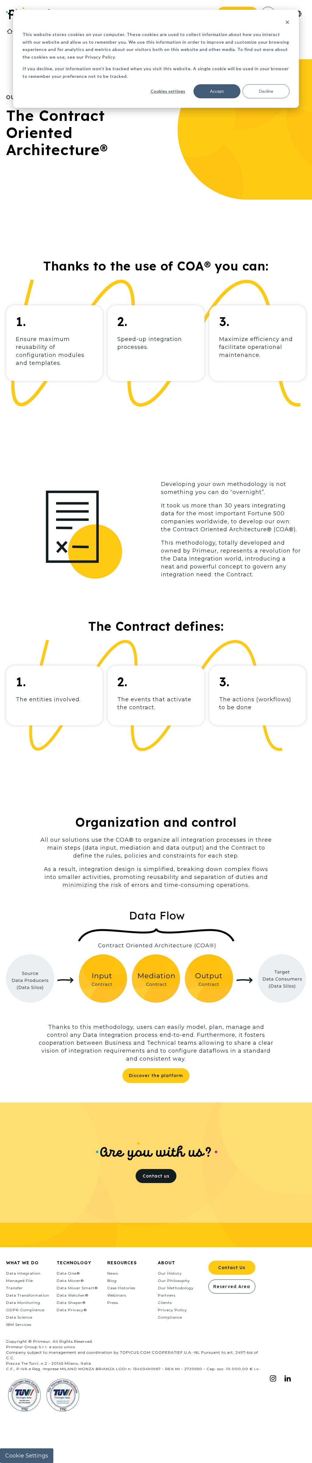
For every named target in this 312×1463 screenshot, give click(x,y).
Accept (217, 91)
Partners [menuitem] (167, 1295)
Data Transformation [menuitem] (27, 1295)
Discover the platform (156, 1075)
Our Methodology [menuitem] (176, 1288)
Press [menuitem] (112, 1302)
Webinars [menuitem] (116, 1295)
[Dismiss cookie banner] (287, 23)
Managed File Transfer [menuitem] (19, 1284)
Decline (266, 91)
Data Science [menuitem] (19, 1317)
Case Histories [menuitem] (121, 1288)
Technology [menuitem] (74, 1263)
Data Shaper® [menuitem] (71, 1302)
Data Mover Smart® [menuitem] (77, 1288)
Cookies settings (168, 91)
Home (9, 31)
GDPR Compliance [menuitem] (25, 1310)
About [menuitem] (166, 1263)
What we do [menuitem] (22, 1263)
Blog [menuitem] (112, 1280)
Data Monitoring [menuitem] (23, 1302)
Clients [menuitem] (165, 1302)
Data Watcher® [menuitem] (73, 1295)
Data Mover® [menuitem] (70, 1280)
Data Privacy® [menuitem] (72, 1310)
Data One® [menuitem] (68, 1273)
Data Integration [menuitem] (23, 1273)
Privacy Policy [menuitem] (172, 1310)
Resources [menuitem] (122, 1263)
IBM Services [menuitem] (18, 1324)
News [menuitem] (112, 1273)
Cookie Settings (26, 1455)
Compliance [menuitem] (170, 1317)
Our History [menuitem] (170, 1273)
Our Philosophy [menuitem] (174, 1280)
